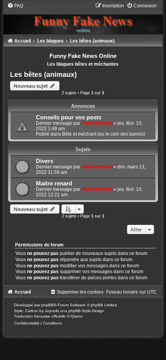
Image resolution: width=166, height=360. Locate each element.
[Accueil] (83, 18)
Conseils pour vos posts (69, 117)
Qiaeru (77, 316)
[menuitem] (15, 5)
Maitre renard (54, 183)
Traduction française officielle (40, 316)
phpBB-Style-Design (86, 311)
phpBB (47, 305)
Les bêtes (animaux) (43, 74)
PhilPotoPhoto (96, 123)
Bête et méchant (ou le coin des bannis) (103, 134)
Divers (44, 161)
